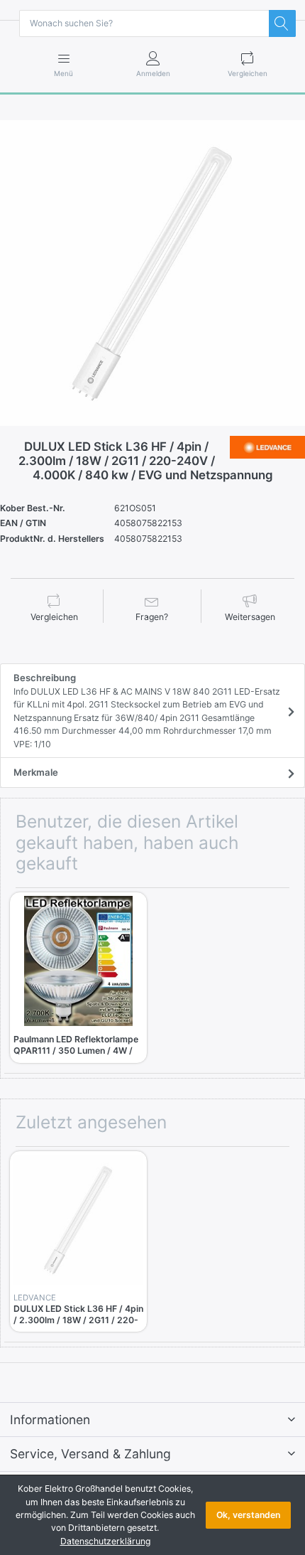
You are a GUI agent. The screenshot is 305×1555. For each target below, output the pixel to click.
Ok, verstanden (248, 1514)
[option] (152, 273)
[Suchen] (282, 23)
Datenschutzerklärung (105, 1541)
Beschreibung (146, 710)
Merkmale (35, 772)
